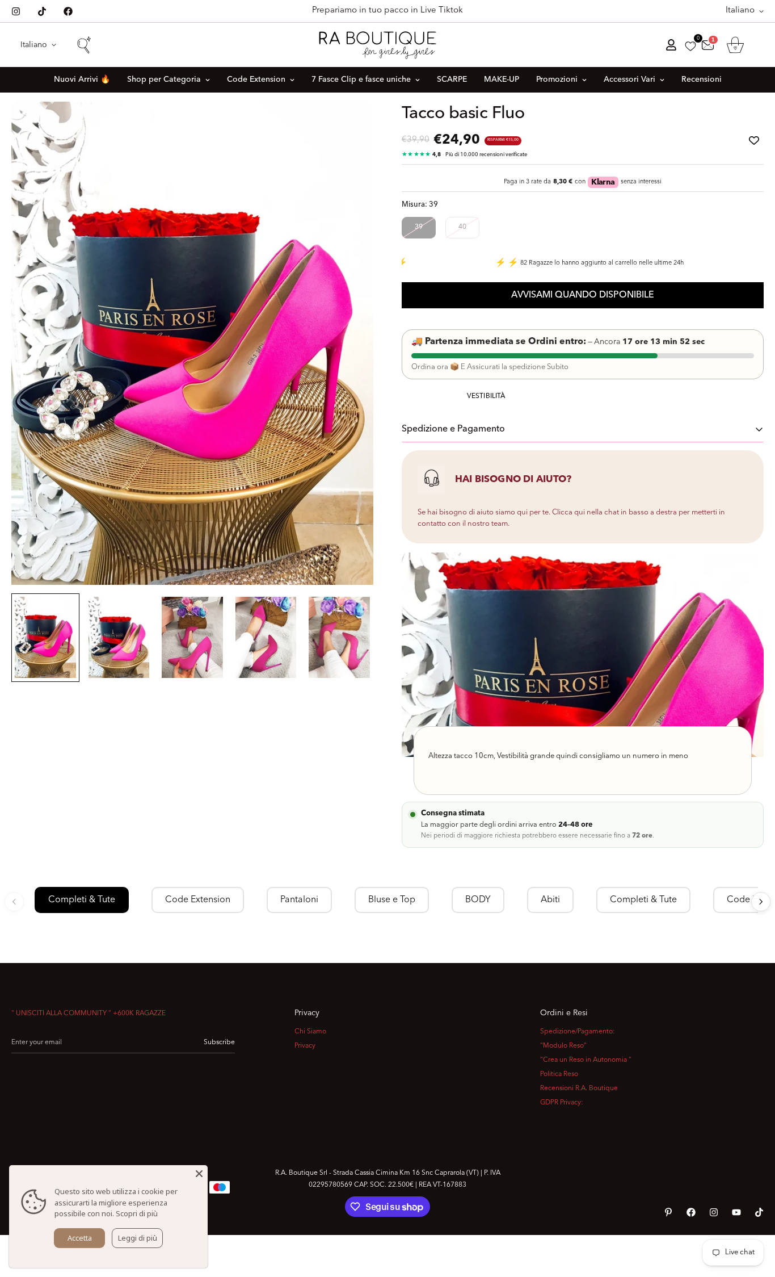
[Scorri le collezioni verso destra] (760, 901)
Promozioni (557, 79)
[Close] (199, 1173)
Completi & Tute (81, 900)
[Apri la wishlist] (690, 46)
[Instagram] (15, 11)
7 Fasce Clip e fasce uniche (361, 79)
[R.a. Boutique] (387, 45)
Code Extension (256, 79)
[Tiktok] (42, 11)
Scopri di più (137, 1213)
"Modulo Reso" (563, 1045)
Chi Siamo (310, 1031)
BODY (478, 900)
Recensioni (701, 79)
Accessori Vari (629, 79)
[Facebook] (68, 11)
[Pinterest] (668, 1212)
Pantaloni (299, 900)
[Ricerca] (83, 45)
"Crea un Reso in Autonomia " (585, 1060)
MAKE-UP (501, 79)
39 (419, 227)
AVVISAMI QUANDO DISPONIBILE (582, 295)
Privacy (304, 1045)
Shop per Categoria (164, 79)
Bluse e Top (391, 900)
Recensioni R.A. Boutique (579, 1088)
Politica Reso (559, 1074)
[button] (735, 45)
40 (462, 227)
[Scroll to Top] (753, 1215)
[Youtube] (736, 1212)
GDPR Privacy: (561, 1102)
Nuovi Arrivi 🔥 (82, 79)
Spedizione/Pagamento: (577, 1031)
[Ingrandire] (349, 126)
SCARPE (452, 79)
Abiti (550, 900)
